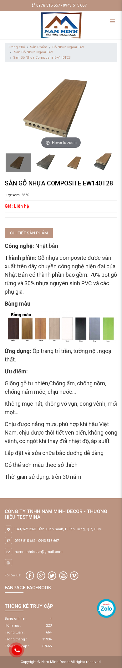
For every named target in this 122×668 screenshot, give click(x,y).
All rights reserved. (86, 662)
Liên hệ (21, 206)
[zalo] (106, 608)
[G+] (41, 575)
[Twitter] (52, 575)
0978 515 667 (25, 541)
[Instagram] (74, 575)
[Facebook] (30, 575)
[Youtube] (63, 575)
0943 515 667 (48, 541)
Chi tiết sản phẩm (29, 233)
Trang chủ (16, 47)
